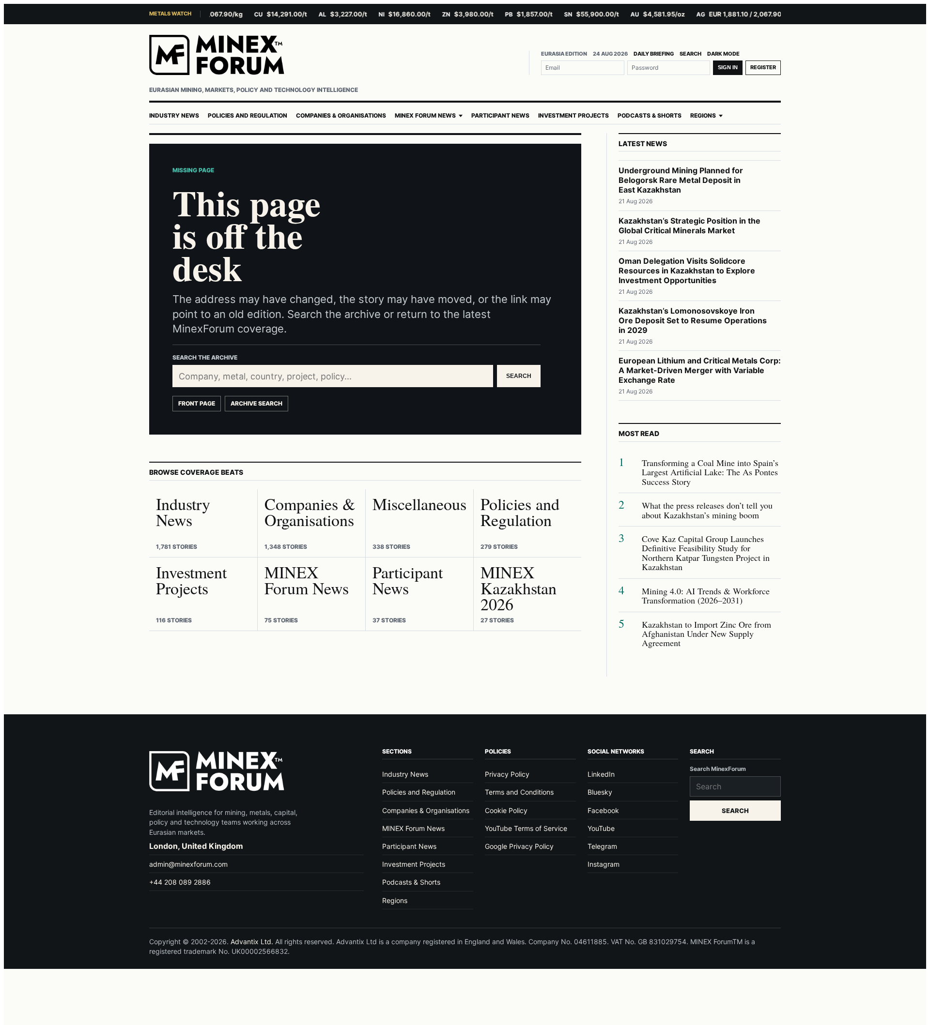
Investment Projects (573, 115)
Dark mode (723, 54)
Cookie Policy (506, 810)
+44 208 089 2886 (180, 882)
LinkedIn (601, 774)
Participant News (500, 115)
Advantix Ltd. (252, 941)
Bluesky (600, 792)
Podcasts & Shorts (650, 115)
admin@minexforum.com (188, 864)
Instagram (604, 864)
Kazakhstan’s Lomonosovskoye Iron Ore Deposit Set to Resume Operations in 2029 (693, 320)
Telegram (602, 846)
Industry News (174, 115)
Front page (196, 403)
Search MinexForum (718, 768)
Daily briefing (654, 54)
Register (763, 67)
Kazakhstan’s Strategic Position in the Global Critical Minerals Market (689, 225)
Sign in (728, 67)
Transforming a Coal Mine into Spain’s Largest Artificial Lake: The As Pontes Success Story (710, 472)
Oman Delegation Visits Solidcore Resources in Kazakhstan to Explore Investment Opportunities (687, 270)
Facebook (603, 810)
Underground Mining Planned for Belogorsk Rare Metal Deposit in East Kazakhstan (681, 180)
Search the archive (204, 357)
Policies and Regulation (247, 115)
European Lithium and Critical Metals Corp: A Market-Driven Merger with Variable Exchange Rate (700, 370)
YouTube (601, 828)
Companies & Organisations (341, 115)
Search (690, 54)
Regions (703, 115)
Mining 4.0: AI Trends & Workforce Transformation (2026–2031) (706, 596)
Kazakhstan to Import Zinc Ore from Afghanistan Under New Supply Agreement (706, 634)
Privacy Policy (507, 774)
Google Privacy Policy (519, 846)
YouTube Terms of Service (526, 828)
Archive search (256, 403)
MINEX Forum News (425, 115)
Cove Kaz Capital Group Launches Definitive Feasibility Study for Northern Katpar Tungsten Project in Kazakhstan (706, 553)
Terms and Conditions (519, 792)
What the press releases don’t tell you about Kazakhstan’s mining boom (707, 510)
